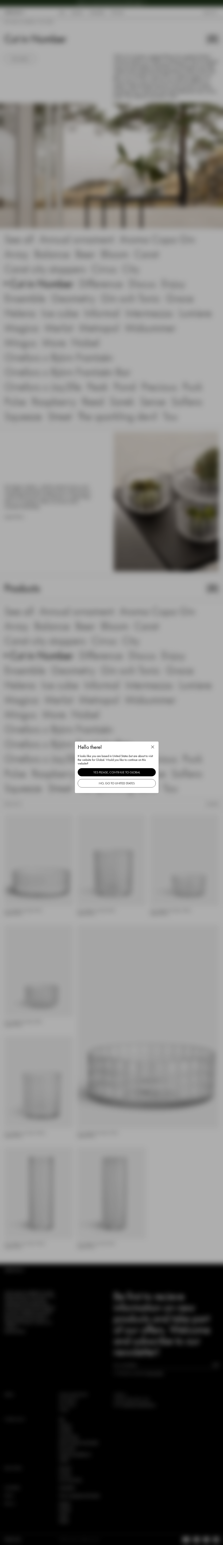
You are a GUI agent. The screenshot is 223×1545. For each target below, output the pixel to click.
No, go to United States (117, 783)
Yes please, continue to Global (116, 772)
